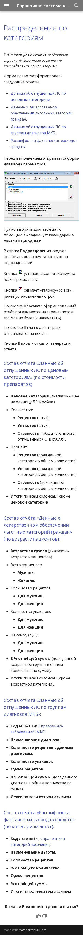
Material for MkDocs (32, 930)
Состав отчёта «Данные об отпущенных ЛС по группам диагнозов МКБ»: (35, 707)
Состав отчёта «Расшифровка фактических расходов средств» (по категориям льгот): (39, 819)
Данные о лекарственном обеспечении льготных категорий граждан (41, 112)
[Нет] (44, 916)
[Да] (38, 916)
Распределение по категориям (35, 32)
